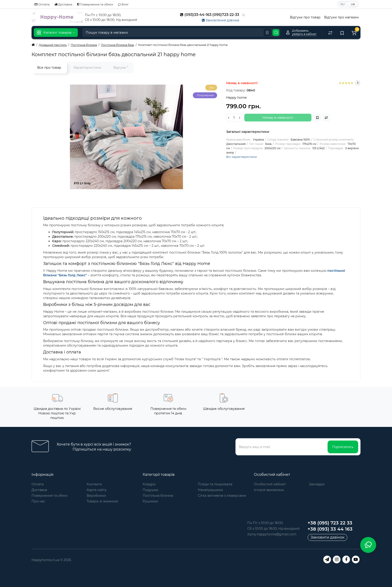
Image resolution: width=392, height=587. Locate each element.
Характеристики (87, 68)
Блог (125, 4)
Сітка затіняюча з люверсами (222, 496)
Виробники (96, 496)
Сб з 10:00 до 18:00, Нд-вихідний (273, 529)
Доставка (64, 4)
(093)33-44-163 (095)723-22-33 (211, 15)
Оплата (44, 4)
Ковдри (149, 484)
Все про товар (49, 68)
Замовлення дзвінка (222, 20)
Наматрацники (210, 490)
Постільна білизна (158, 496)
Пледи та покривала (215, 484)
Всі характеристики (241, 157)
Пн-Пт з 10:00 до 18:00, (265, 523)
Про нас (38, 501)
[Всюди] (267, 32)
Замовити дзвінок (327, 537)
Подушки (150, 490)
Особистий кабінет (270, 484)
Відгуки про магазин (341, 17)
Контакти (94, 484)
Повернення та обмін (96, 4)
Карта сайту (97, 490)
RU (343, 4)
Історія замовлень (269, 490)
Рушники (150, 501)
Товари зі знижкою (102, 501)
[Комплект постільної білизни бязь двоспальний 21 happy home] (126, 137)
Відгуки (120, 67)
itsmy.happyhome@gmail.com (271, 534)
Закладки (317, 484)
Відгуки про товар (305, 17)
